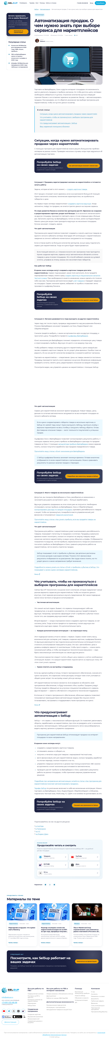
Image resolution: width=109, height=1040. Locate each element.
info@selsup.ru (7, 997)
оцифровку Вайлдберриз (78, 336)
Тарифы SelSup (40, 788)
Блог (37, 3)
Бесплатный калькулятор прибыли (82, 992)
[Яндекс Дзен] (18, 1011)
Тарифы (32, 3)
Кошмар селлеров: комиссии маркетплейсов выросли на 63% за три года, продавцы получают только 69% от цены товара (54, 930)
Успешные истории (81, 1000)
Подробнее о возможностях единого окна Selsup (81, 300)
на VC (38, 832)
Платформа (24, 3)
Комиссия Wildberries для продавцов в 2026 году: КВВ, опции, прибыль (18, 48)
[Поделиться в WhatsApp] (50, 884)
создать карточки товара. (77, 189)
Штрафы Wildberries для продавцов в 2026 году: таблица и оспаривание (19, 65)
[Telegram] (9, 1011)
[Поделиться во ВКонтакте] (54, 884)
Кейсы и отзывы (51, 3)
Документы (95, 999)
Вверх (36, 574)
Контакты (94, 994)
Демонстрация (10, 1022)
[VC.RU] (13, 1011)
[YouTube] (4, 1011)
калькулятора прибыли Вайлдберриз (73, 444)
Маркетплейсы (13, 923)
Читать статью (13, 942)
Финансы (76, 923)
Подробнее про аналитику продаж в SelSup (82, 476)
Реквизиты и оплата (97, 996)
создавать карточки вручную (79, 204)
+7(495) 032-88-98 (82, 3)
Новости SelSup (80, 995)
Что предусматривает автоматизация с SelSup (58, 123)
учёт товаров (78, 281)
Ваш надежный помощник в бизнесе (54, 127)
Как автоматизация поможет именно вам (83, 165)
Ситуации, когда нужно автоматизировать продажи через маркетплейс (68, 114)
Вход (91, 3)
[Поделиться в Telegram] (45, 884)
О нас (93, 992)
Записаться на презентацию (18, 31)
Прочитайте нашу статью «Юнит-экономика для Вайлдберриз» (59, 451)
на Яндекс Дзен (42, 834)
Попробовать (100, 3)
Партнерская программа (95, 1008)
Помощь (42, 3)
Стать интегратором (97, 1005)
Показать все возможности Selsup (86, 805)
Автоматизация (39, 14)
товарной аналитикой (64, 515)
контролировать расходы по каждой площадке (53, 510)
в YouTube (39, 826)
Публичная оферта (97, 1001)
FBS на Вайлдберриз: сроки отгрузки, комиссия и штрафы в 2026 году (19, 57)
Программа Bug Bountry (99, 1012)
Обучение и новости (81, 998)
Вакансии (94, 1003)
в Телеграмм (40, 829)
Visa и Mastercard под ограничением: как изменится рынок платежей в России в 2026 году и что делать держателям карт (86, 931)
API (76, 1002)
